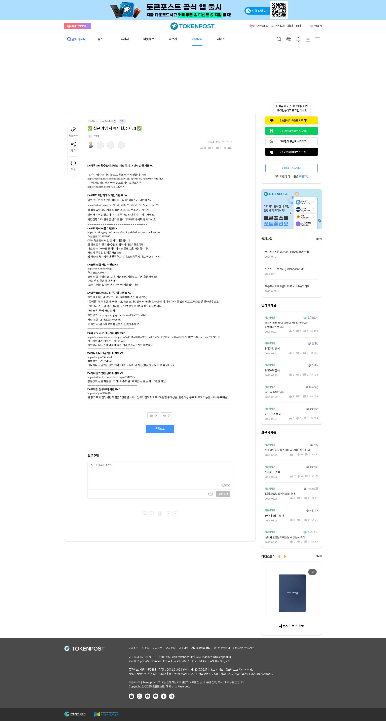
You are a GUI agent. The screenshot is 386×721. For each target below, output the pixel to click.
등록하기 (223, 494)
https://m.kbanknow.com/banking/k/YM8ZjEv (111, 377)
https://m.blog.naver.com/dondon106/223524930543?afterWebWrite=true (125, 178)
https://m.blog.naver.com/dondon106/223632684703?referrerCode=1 (123, 204)
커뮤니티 (93, 121)
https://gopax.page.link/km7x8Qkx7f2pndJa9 (122, 315)
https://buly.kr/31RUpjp (99, 268)
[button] (285, 556)
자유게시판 (109, 121)
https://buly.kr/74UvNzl (99, 357)
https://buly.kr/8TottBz (99, 393)
